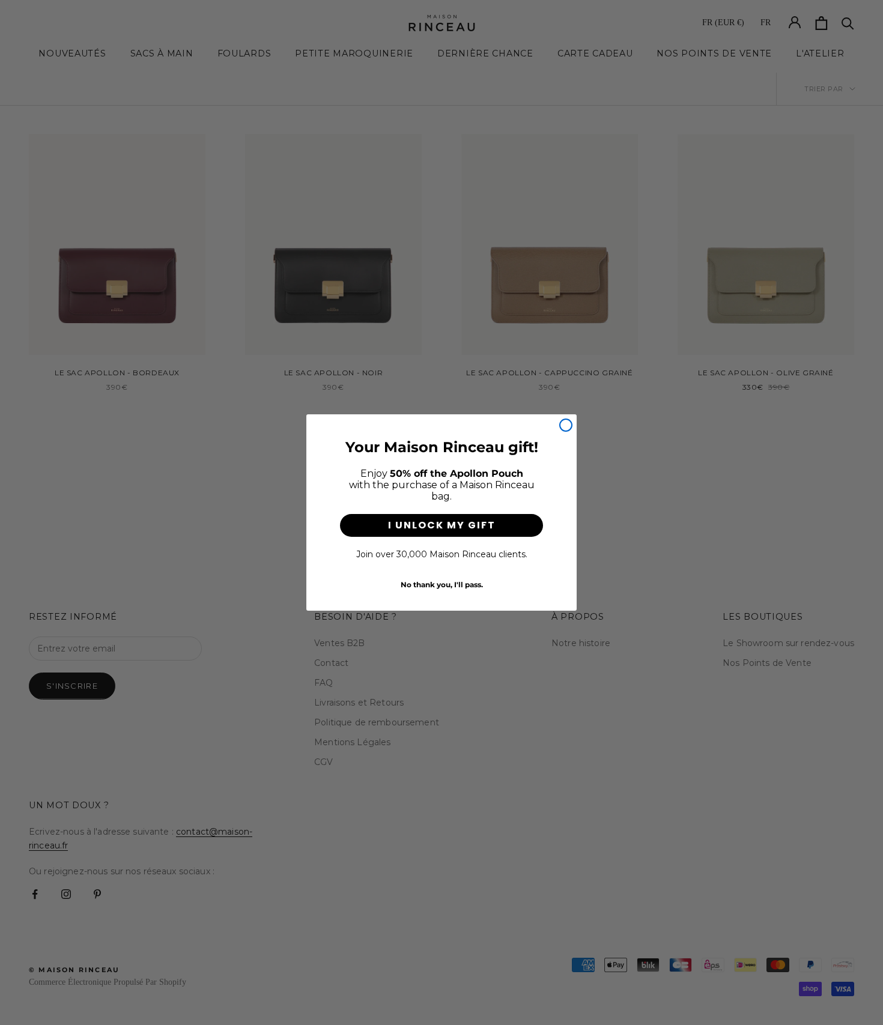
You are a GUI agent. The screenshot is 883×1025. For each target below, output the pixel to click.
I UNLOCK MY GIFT (442, 525)
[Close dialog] (566, 425)
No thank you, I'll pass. (442, 585)
